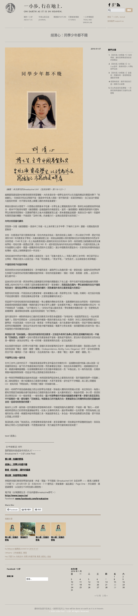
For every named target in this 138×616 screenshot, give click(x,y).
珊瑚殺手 (24, 537)
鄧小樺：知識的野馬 (14, 459)
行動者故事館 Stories (73, 18)
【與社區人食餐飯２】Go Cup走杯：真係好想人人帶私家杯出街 (121, 66)
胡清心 (43, 556)
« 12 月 (98, 595)
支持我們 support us (115, 21)
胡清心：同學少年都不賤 (16, 464)
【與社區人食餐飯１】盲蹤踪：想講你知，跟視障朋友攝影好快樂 (120, 75)
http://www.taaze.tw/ (16, 495)
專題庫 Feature (60, 17)
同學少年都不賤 (30, 556)
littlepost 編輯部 (13, 548)
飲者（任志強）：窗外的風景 (17, 469)
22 (115, 584)
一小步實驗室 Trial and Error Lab (88, 20)
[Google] (114, 4)
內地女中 (19, 556)
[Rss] (118, 4)
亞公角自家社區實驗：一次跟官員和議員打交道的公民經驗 (120, 90)
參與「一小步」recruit (116, 17)
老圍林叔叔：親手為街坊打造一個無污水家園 (120, 82)
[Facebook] (109, 4)
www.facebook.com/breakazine (31, 498)
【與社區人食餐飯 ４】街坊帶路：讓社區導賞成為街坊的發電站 (121, 57)
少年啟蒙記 (17, 552)
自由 (49, 556)
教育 (25, 552)
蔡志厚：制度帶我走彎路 (16, 475)
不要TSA (11, 556)
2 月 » (105, 595)
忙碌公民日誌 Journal (44, 18)
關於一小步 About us (28, 18)
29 (115, 587)
